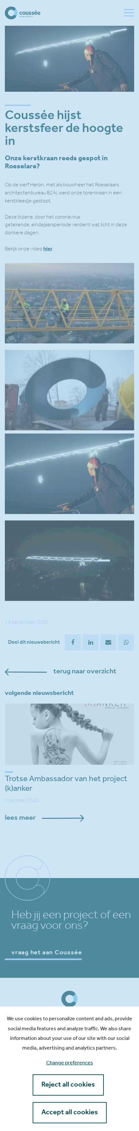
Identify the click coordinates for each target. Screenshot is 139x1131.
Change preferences (69, 1063)
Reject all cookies (68, 1085)
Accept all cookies (69, 1112)
